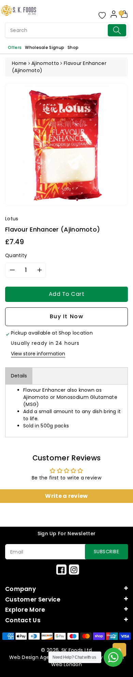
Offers (15, 47)
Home (19, 63)
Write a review (66, 496)
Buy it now (67, 316)
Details (19, 375)
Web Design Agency (34, 657)
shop (73, 47)
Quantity (16, 255)
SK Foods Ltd (76, 650)
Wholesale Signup (44, 47)
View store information (38, 353)
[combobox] (66, 30)
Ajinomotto (45, 63)
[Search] (117, 30)
